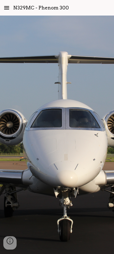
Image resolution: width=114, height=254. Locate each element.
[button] (6, 7)
